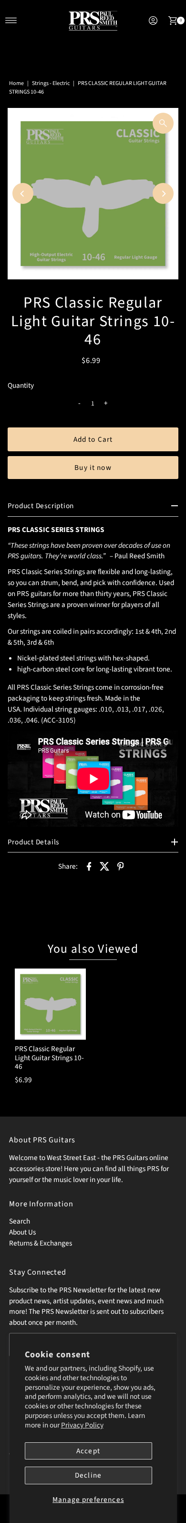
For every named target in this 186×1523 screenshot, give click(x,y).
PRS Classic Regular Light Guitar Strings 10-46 (49, 1058)
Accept (88, 1451)
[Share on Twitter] (104, 865)
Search (19, 1221)
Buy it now (92, 467)
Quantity (21, 385)
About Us (22, 1232)
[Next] (163, 193)
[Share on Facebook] (89, 865)
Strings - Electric (51, 83)
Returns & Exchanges (40, 1243)
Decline (88, 1475)
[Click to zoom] (163, 123)
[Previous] (22, 193)
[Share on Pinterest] (120, 865)
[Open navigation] (11, 20)
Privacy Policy (82, 1425)
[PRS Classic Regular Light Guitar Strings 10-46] (50, 1004)
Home (16, 83)
